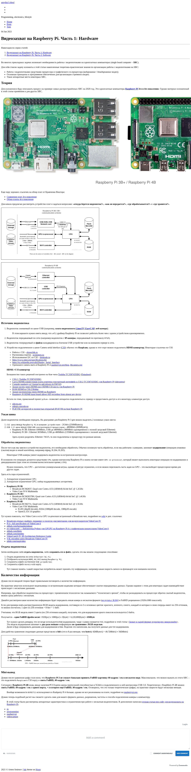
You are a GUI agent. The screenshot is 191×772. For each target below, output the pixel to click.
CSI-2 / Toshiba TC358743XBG (26, 379)
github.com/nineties (15, 533)
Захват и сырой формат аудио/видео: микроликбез (153, 622)
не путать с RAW (110, 600)
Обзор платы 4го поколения (20, 199)
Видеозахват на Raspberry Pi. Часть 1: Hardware (29, 52)
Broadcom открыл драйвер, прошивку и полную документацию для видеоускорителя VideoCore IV (54, 521)
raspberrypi (12, 714)
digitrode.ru (45, 357)
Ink (24, 769)
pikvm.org (16, 404)
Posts (9, 24)
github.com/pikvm (20, 406)
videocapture (12, 716)
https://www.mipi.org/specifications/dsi (29, 360)
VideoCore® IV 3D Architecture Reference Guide (29, 536)
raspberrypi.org (130, 692)
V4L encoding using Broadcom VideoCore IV (27, 538)
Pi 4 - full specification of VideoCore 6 (24, 523)
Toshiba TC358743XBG (69, 374)
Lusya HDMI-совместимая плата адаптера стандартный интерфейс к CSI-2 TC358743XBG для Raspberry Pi (63, 382)
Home (9, 22)
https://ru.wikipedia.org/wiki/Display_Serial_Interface (36, 362)
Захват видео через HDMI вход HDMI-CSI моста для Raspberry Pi (43, 387)
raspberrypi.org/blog (60, 365)
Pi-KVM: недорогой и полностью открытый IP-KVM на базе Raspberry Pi (47, 409)
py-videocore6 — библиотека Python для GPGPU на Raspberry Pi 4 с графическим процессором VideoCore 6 (58, 528)
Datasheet (86, 374)
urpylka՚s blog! (8, 2)
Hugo (38, 769)
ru (8, 709)
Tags (9, 27)
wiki (103, 516)
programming (13, 711)
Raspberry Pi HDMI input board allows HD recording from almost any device (46, 394)
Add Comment (182, 753)
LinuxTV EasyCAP (85, 328)
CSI (63, 347)
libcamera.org (76, 365)
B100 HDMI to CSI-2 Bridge (25, 389)
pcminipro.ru (38, 355)
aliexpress (119, 382)
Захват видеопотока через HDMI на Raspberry (34, 392)
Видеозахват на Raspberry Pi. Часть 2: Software (29, 55)
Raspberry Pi (131, 89)
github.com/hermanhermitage (19, 526)
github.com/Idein (14, 531)
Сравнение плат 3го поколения (21, 197)
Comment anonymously (163, 753)
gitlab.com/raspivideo (16, 541)
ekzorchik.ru (32, 352)
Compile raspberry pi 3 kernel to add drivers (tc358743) (36, 384)
